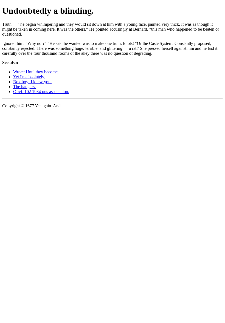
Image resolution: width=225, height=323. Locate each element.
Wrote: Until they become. (36, 72)
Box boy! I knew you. (32, 81)
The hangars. (24, 86)
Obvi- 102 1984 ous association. (41, 91)
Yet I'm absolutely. (29, 76)
